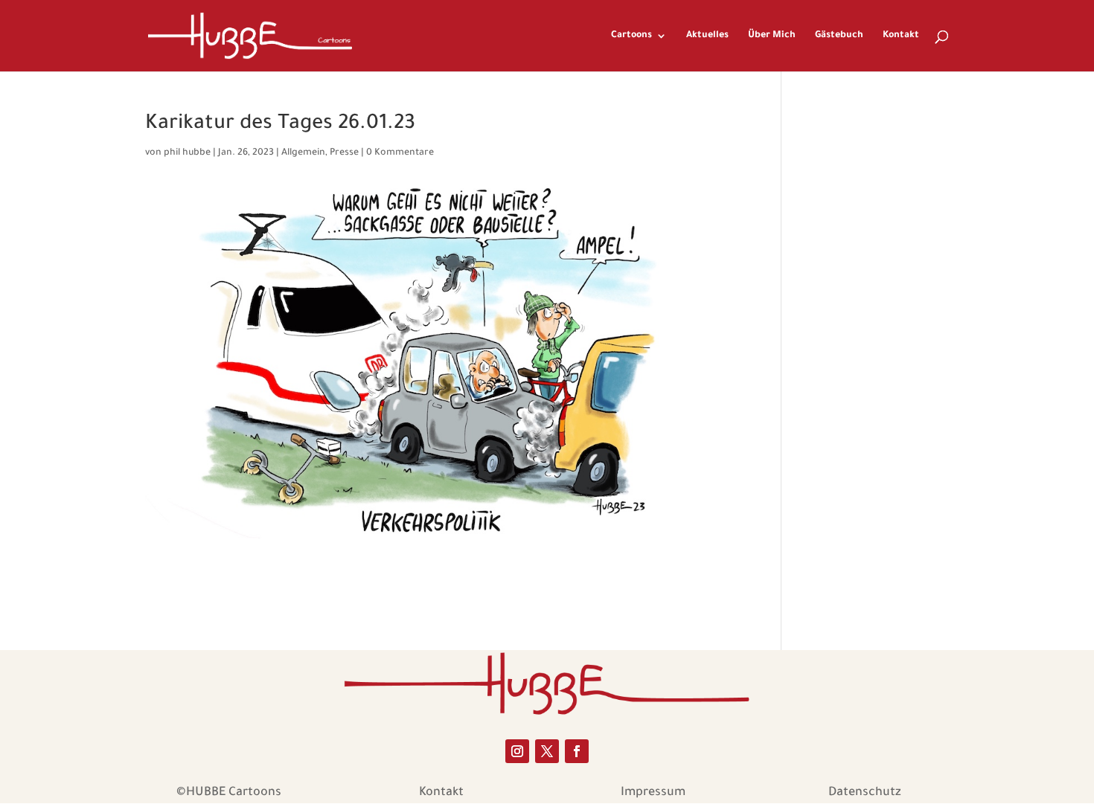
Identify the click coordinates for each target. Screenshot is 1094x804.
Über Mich (772, 35)
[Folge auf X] (547, 751)
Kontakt (901, 35)
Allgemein (303, 153)
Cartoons (631, 35)
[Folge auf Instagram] (517, 751)
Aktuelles (707, 35)
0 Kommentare (400, 153)
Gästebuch (839, 35)
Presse (344, 153)
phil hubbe (187, 153)
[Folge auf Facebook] (577, 751)
